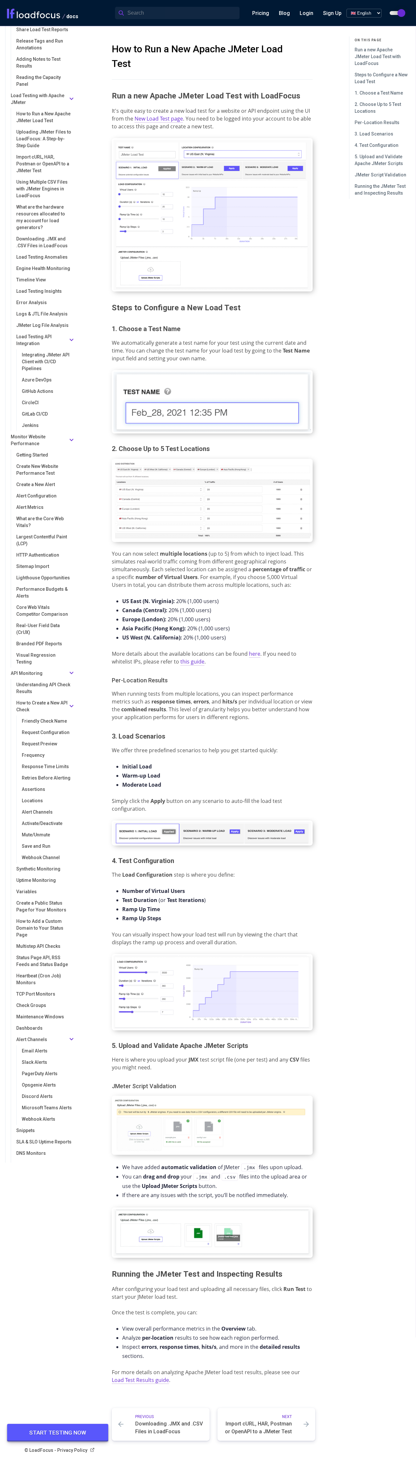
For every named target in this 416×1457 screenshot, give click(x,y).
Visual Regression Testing (36, 658)
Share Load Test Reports (42, 29)
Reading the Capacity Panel (38, 81)
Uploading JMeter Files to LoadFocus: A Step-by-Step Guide (43, 138)
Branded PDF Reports (39, 643)
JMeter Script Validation (380, 174)
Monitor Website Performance (28, 440)
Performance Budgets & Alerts (42, 593)
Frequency (33, 755)
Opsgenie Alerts (39, 1085)
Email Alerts (34, 1050)
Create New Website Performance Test (37, 470)
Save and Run (36, 846)
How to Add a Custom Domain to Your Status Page (39, 928)
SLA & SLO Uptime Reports (44, 1141)
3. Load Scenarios (374, 133)
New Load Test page (159, 118)
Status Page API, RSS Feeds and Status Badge (42, 961)
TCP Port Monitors (35, 994)
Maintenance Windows (40, 1016)
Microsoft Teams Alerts (47, 1107)
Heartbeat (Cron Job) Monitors (38, 979)
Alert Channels (37, 812)
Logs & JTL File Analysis (42, 313)
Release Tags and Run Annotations (39, 44)
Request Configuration (46, 732)
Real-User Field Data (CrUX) (38, 629)
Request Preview (39, 743)
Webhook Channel (41, 857)
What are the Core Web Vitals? (40, 522)
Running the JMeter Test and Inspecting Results (380, 190)
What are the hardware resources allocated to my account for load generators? (40, 217)
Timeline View (31, 279)
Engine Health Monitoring (43, 268)
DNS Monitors (31, 1153)
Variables (26, 891)
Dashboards (29, 1028)
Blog (284, 13)
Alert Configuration (36, 495)
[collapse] (71, 99)
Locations (32, 800)
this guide (192, 661)
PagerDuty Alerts (40, 1073)
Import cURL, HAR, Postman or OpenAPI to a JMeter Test (42, 163)
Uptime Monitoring (36, 880)
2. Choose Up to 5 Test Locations (378, 108)
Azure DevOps (37, 379)
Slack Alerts (34, 1062)
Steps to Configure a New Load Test (381, 78)
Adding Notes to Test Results (38, 63)
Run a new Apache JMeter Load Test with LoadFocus (378, 56)
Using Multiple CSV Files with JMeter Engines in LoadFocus (42, 188)
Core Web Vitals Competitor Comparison (42, 611)
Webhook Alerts (38, 1119)
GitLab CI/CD (35, 414)
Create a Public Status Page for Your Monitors (41, 906)
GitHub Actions (37, 391)
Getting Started (32, 455)
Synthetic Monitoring (38, 868)
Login (306, 13)
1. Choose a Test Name (379, 93)
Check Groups (31, 1005)
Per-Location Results (377, 122)
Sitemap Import (32, 566)
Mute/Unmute (36, 834)
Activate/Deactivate (42, 823)
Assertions (33, 789)
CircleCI (30, 402)
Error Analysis (31, 302)
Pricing (260, 13)
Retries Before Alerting (46, 777)
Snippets (25, 1130)
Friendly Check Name (44, 721)
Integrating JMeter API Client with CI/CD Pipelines (46, 361)
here (254, 653)
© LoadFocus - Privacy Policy (55, 1450)
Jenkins (30, 425)
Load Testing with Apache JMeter (37, 99)
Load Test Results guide (140, 1380)
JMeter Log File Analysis (42, 325)
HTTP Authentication (37, 555)
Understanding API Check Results (43, 688)
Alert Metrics (30, 507)
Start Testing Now (57, 1432)
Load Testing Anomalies (42, 257)
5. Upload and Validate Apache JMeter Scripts (379, 160)
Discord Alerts (37, 1096)
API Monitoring (27, 673)
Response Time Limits (45, 766)
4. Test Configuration (376, 145)
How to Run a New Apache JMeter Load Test (43, 117)
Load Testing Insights (39, 291)
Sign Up (332, 13)
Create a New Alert (35, 484)
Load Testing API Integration (34, 340)
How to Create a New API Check (42, 706)
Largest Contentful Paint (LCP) (41, 540)
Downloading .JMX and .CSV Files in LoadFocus (42, 242)
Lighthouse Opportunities (43, 577)
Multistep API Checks (38, 946)
